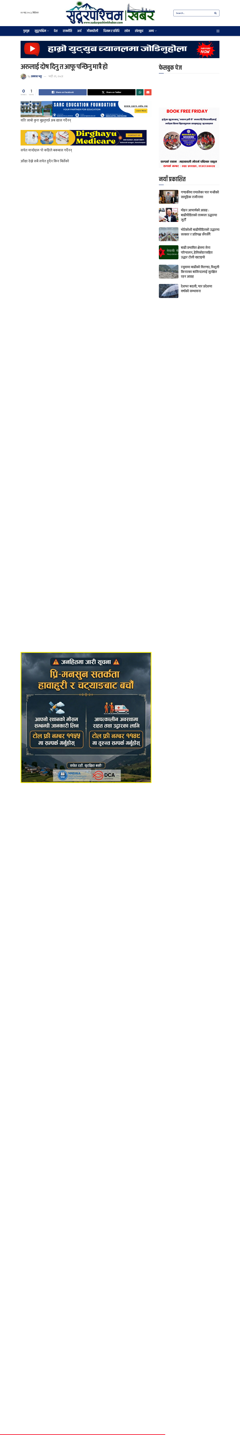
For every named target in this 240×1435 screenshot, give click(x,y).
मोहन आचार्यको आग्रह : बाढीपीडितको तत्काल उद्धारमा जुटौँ (199, 215)
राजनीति (67, 31)
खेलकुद (139, 31)
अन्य (151, 31)
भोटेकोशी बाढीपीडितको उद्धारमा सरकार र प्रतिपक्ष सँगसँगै (200, 232)
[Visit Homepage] (110, 13)
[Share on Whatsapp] (140, 92)
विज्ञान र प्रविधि (111, 31)
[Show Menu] (217, 31)
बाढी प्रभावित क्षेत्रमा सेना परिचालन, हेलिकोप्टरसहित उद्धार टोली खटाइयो (197, 252)
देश (56, 31)
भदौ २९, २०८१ (56, 76)
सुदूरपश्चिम (40, 31)
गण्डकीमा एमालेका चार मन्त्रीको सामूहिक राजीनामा (200, 194)
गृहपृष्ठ (26, 31)
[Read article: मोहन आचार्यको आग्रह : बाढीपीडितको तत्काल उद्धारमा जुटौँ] (168, 215)
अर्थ (79, 31)
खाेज (127, 31)
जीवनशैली (92, 31)
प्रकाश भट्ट (36, 76)
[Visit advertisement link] (120, 52)
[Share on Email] (148, 92)
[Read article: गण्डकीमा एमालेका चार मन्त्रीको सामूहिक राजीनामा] (168, 197)
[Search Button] (216, 13)
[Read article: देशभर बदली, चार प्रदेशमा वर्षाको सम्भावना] (168, 291)
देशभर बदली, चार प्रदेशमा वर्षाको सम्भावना (196, 288)
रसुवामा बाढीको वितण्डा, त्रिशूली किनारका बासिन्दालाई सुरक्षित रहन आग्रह (200, 272)
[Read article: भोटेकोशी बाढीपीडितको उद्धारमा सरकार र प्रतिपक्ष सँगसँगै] (168, 234)
